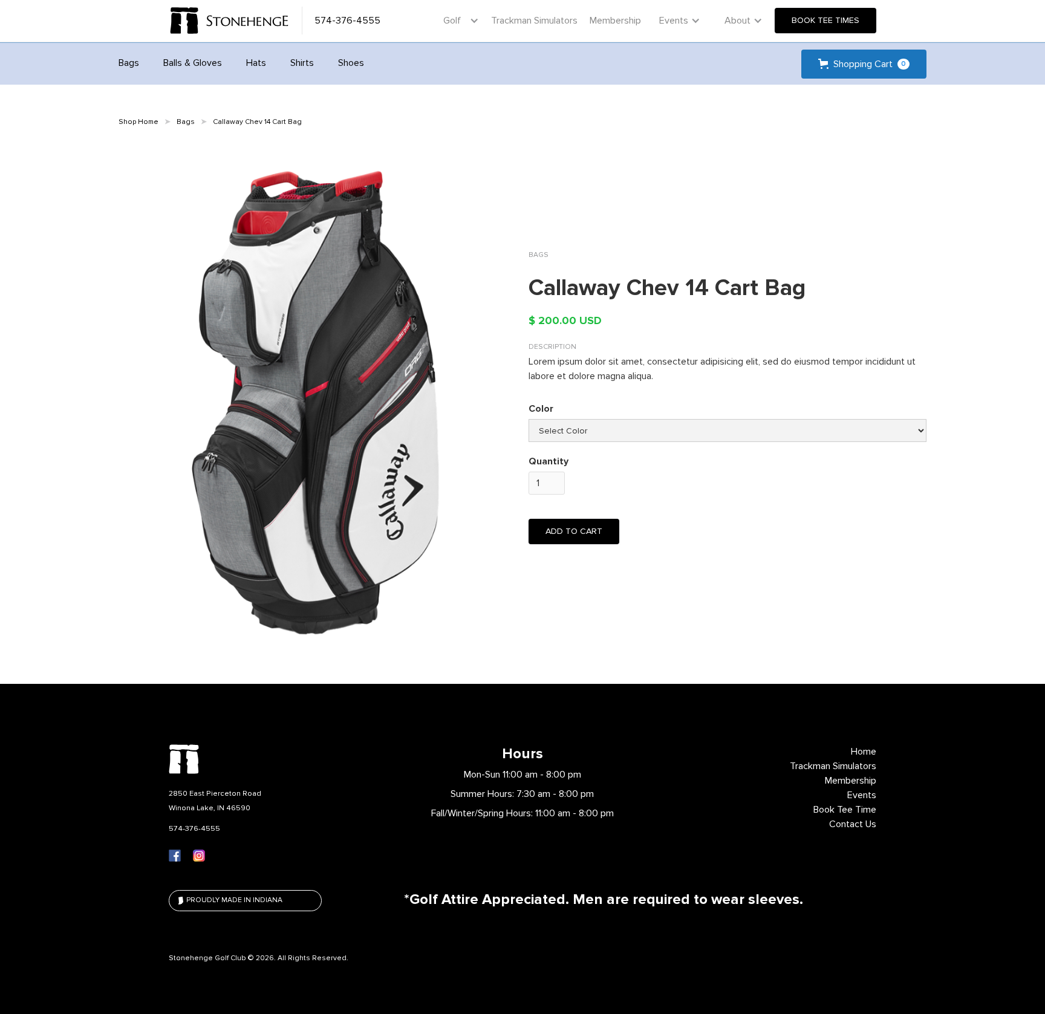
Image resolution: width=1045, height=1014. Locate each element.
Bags (129, 63)
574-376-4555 (194, 828)
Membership (615, 21)
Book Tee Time (844, 810)
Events (861, 795)
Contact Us (852, 824)
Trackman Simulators (534, 21)
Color (541, 409)
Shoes (351, 63)
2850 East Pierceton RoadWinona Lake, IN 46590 (215, 800)
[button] (458, 20)
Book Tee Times (825, 20)
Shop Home (138, 121)
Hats (256, 63)
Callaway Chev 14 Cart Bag (257, 121)
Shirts (302, 63)
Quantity (548, 461)
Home (863, 752)
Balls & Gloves (192, 63)
